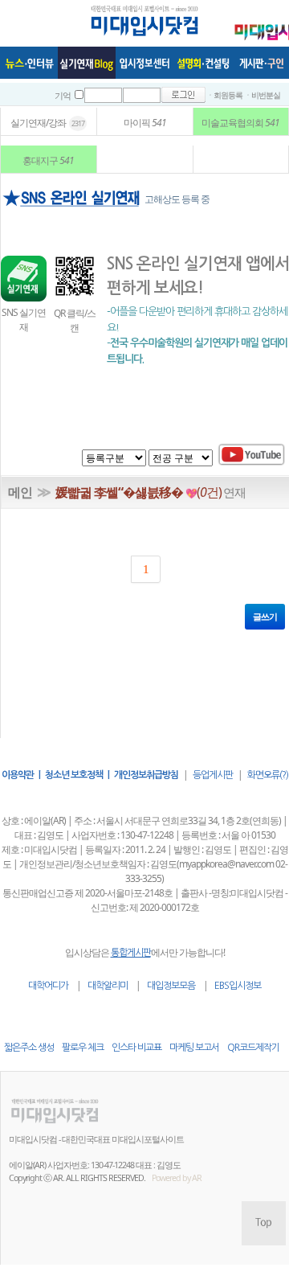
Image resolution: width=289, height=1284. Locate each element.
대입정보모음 (171, 986)
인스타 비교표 (136, 1047)
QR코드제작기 (253, 1047)
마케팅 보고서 (194, 1047)
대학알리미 (108, 986)
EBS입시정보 (237, 986)
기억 (63, 96)
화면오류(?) (267, 775)
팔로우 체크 (83, 1047)
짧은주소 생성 (29, 1047)
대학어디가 (48, 986)
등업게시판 (213, 775)
